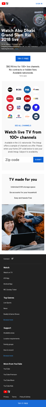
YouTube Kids (8, 386)
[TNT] (36, 116)
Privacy (6, 397)
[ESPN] (10, 98)
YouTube (7, 369)
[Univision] (36, 107)
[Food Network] (10, 107)
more (16, 49)
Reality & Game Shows (11, 314)
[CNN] (27, 98)
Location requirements (12, 339)
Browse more (8, 320)
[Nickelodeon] (27, 116)
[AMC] (18, 98)
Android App (8, 284)
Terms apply (23, 76)
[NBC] (36, 89)
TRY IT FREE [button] (23, 58)
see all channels (23, 126)
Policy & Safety (25, 397)
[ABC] (10, 89)
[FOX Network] (27, 89)
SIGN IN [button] (39, 4)
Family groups (8, 344)
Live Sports (7, 303)
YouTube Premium (10, 374)
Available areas (9, 333)
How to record (8, 350)
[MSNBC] (10, 116)
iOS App (6, 278)
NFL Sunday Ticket (10, 290)
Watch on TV (8, 272)
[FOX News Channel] (18, 107)
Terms (14, 397)
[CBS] (18, 89)
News (5, 308)
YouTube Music (9, 380)
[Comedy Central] (36, 98)
